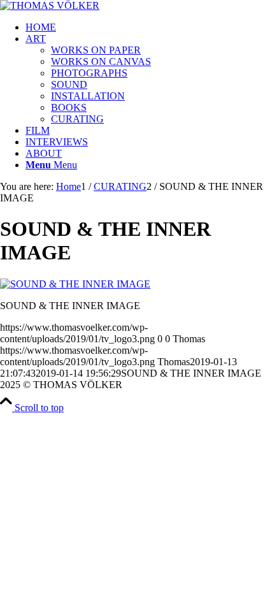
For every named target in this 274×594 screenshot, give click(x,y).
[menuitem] (149, 27)
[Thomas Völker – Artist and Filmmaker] (49, 5)
